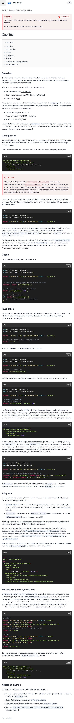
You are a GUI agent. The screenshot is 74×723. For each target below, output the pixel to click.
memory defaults (11, 507)
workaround (28, 129)
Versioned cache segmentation (17, 61)
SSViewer (9, 694)
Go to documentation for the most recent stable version (23, 26)
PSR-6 (32, 143)
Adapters (9, 58)
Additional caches (12, 64)
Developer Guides (8, 10)
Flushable (15, 486)
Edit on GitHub (7, 718)
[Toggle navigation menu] (3, 3)
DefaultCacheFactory (9, 500)
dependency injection (53, 150)
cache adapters (27, 522)
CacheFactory (35, 199)
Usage (8, 52)
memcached (34, 543)
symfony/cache (61, 140)
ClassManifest (26, 92)
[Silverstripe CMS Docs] (15, 2)
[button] (37, 364)
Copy (68, 156)
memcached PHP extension (61, 543)
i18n (18, 99)
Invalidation (10, 55)
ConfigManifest (39, 95)
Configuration (11, 49)
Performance (20, 10)
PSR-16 (16, 140)
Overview (9, 46)
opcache (39, 505)
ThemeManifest (24, 704)
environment (13, 112)
